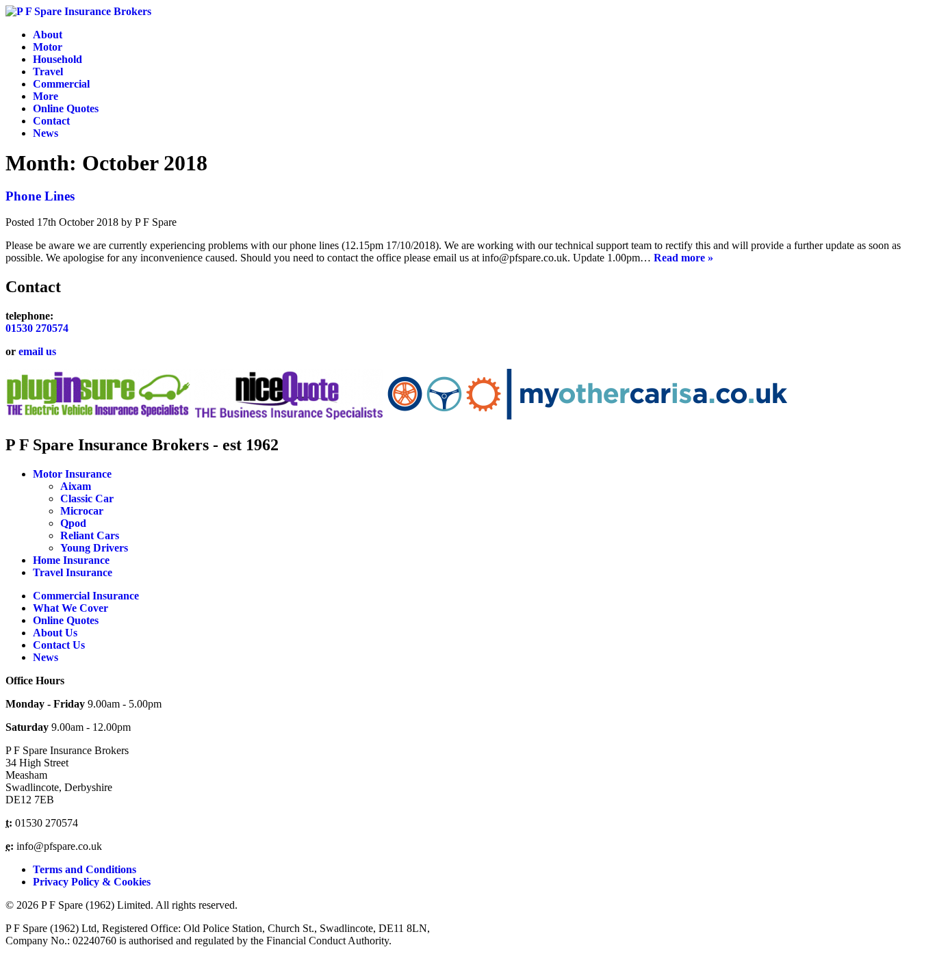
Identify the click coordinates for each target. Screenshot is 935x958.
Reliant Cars (89, 535)
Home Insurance (71, 560)
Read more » (683, 257)
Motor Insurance (72, 474)
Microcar (81, 511)
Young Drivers (94, 548)
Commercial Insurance (86, 595)
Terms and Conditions (84, 869)
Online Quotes (66, 108)
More (45, 96)
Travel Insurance (72, 572)
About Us (55, 632)
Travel (48, 71)
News (45, 133)
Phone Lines (40, 196)
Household (57, 59)
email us (37, 351)
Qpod (73, 523)
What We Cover (70, 608)
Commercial (61, 84)
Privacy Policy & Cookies (92, 882)
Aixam (75, 486)
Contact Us (59, 645)
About (47, 34)
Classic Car (87, 498)
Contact (51, 121)
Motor (47, 47)
